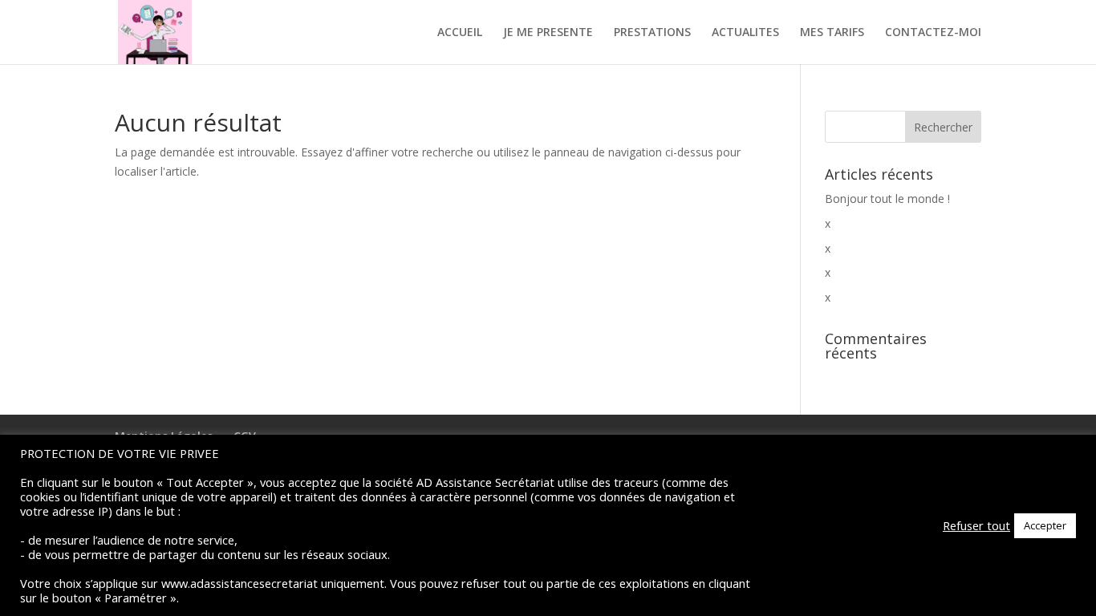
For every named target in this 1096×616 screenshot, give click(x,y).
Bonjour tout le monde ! (887, 198)
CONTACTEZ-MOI (933, 32)
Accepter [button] (1045, 525)
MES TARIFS (832, 32)
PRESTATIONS (652, 32)
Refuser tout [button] (976, 525)
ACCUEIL (459, 32)
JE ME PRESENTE (548, 32)
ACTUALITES (745, 32)
